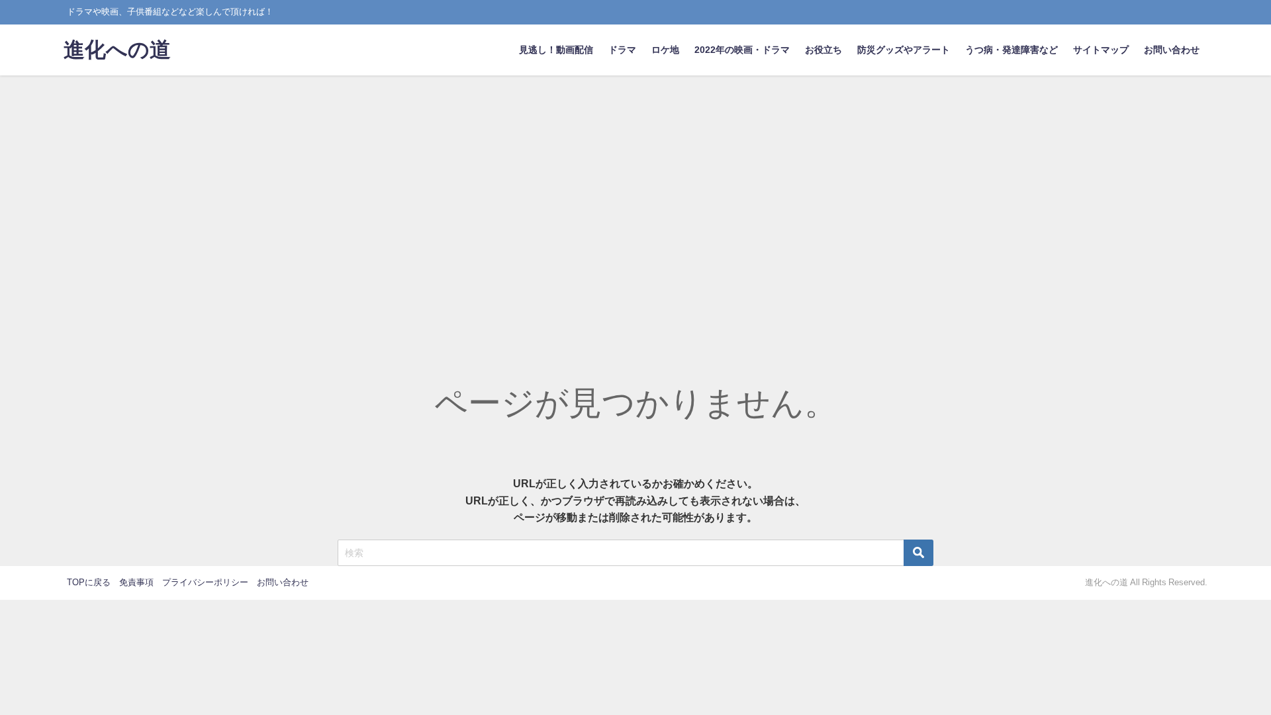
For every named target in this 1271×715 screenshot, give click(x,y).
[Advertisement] (635, 174)
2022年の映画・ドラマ (742, 49)
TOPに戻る (89, 582)
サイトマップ (1101, 49)
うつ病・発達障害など (1011, 49)
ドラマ (622, 49)
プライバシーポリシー (205, 582)
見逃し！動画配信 (556, 49)
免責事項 (136, 582)
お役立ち (823, 49)
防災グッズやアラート (903, 49)
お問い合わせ (1172, 49)
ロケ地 (665, 49)
